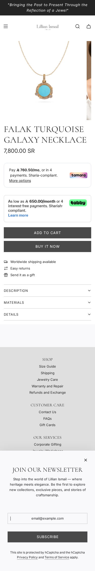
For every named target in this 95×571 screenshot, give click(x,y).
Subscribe (48, 537)
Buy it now (47, 246)
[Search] (77, 26)
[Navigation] (5, 26)
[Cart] (88, 26)
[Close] (85, 460)
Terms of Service (57, 557)
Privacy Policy (27, 557)
